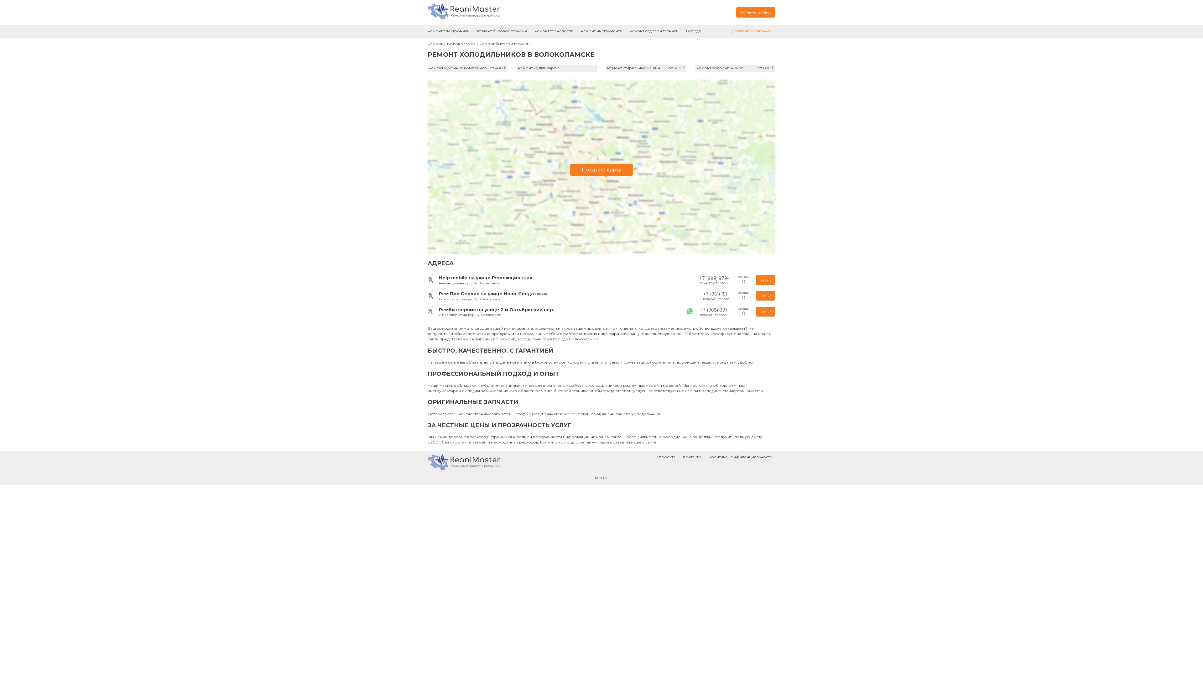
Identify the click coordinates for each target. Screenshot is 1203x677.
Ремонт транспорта (553, 31)
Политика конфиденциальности (740, 456)
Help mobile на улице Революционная (485, 278)
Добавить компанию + (753, 31)
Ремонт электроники (449, 31)
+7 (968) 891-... (716, 312)
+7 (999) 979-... (715, 280)
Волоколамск (461, 43)
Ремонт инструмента (601, 31)
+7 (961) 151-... (717, 296)
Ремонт (435, 43)
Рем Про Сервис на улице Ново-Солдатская (493, 294)
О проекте (665, 456)
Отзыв (765, 280)
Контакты (692, 456)
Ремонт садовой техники (654, 31)
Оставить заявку (756, 12)
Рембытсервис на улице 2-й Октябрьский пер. (496, 309)
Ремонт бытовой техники (502, 31)
